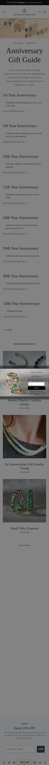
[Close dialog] (47, 370)
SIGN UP (36, 388)
